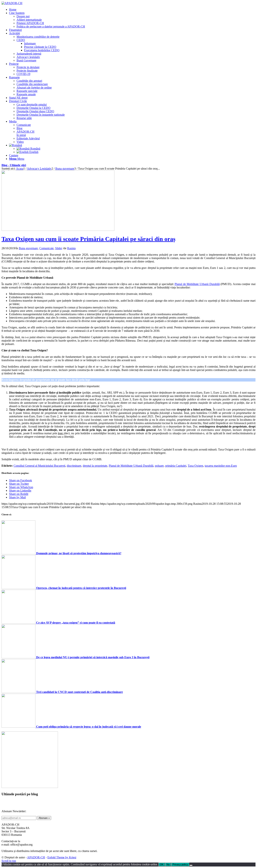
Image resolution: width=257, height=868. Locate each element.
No (168, 864)
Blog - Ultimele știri (14, 165)
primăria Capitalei (175, 465)
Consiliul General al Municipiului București (39, 465)
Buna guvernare (28, 248)
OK (161, 864)
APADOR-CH (36, 857)
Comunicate (46, 248)
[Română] (15, 145)
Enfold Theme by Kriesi (61, 857)
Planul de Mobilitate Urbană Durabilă (197, 284)
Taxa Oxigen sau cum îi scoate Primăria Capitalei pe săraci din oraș (88, 239)
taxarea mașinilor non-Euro (221, 465)
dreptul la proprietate (95, 465)
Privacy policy (180, 864)
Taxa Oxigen (195, 465)
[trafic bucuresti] (58, 229)
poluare (159, 465)
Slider (58, 248)
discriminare (74, 465)
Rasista (71, 248)
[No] (190, 865)
